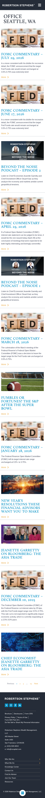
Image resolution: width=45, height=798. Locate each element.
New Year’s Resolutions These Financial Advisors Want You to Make (20, 506)
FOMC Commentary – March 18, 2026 (22, 340)
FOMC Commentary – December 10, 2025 (22, 598)
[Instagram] (11, 705)
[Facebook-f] (15, 705)
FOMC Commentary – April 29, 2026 (22, 225)
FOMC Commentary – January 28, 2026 (22, 449)
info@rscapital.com (14, 749)
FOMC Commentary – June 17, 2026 (22, 112)
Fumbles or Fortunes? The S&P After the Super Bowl (20, 403)
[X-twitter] (6, 705)
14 (31, 683)
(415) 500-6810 (13, 746)
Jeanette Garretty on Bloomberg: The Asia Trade (21, 554)
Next (36, 683)
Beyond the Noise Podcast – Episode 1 (20, 284)
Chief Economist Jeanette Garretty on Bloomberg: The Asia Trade (21, 663)
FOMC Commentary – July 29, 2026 (22, 56)
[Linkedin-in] (19, 705)
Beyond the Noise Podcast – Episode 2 (21, 168)
